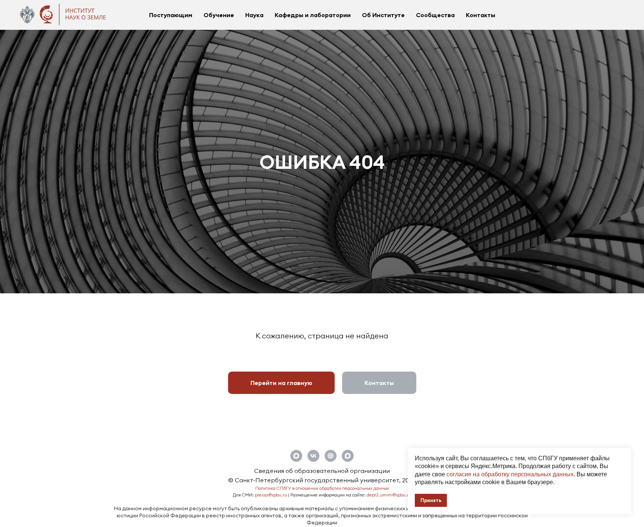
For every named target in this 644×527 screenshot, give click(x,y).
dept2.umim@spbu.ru (389, 495)
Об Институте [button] (383, 15)
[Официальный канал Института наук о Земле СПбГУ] (296, 456)
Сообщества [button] (435, 15)
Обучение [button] (218, 15)
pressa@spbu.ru (271, 495)
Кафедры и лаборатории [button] (313, 15)
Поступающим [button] (170, 15)
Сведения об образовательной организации (322, 470)
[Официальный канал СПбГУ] (348, 456)
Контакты (480, 15)
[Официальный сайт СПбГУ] (331, 456)
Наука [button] (254, 15)
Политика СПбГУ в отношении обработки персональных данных (322, 488)
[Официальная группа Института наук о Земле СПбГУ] (313, 456)
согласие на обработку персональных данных (510, 474)
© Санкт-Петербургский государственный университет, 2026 (322, 480)
